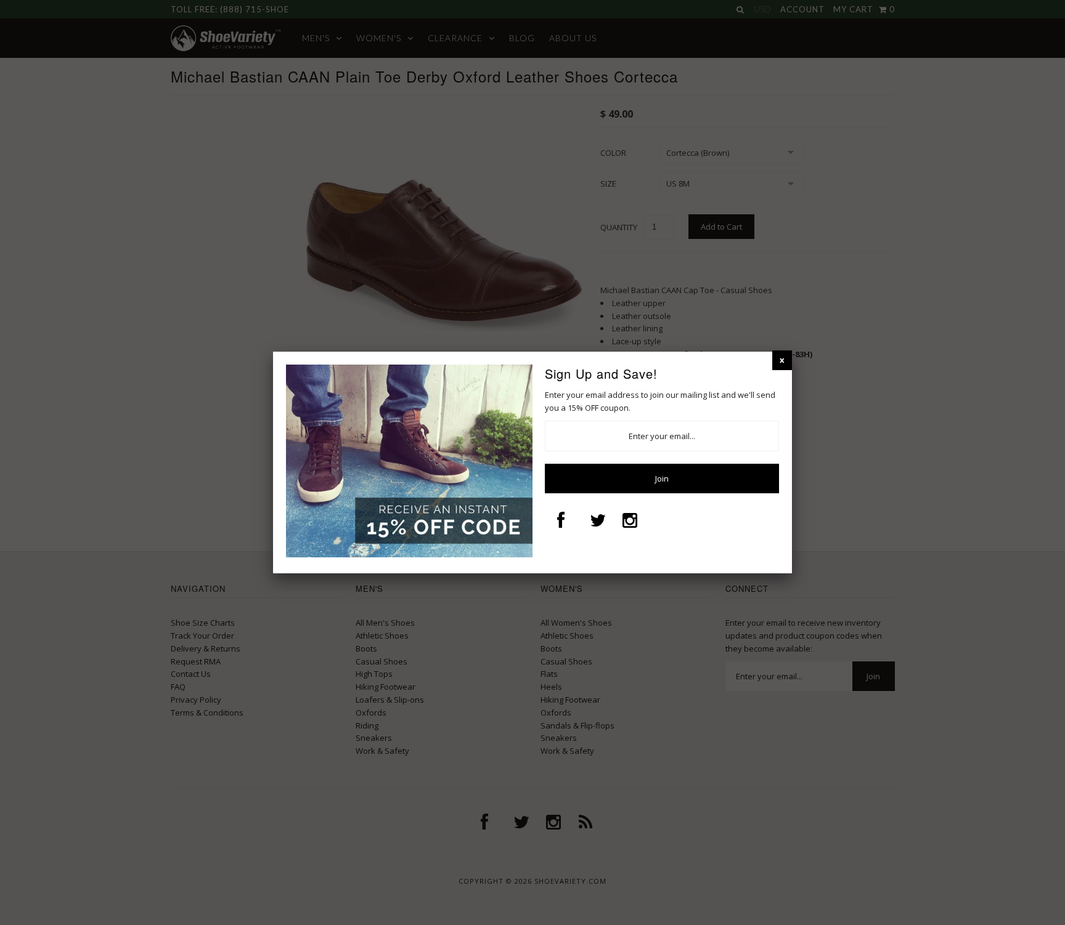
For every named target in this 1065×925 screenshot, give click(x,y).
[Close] (782, 359)
